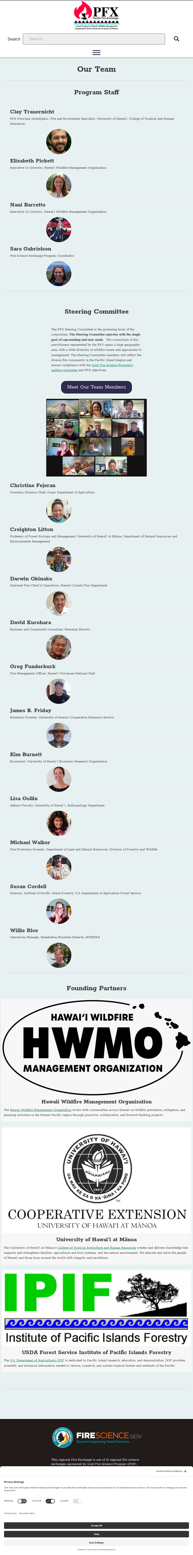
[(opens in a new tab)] (96, 1060)
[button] (176, 39)
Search (14, 39)
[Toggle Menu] (96, 52)
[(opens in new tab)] (96, 1437)
